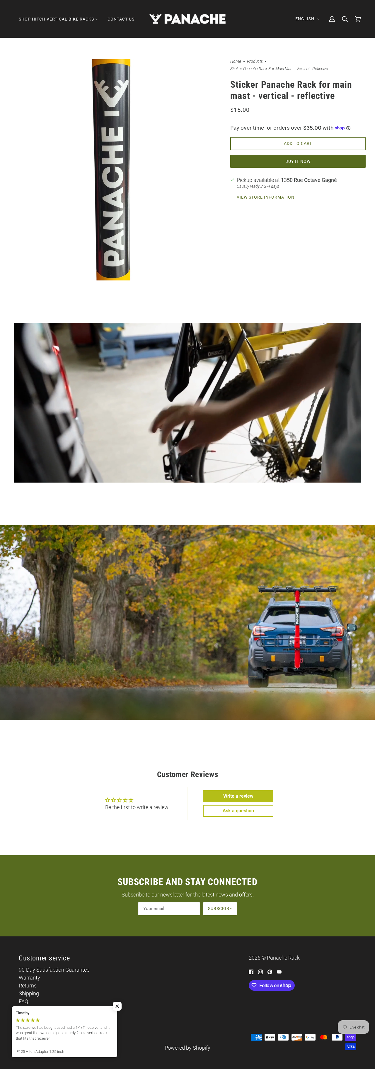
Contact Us (32, 1017)
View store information (265, 197)
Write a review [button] (238, 796)
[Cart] (358, 19)
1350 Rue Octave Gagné (309, 180)
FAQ (23, 1001)
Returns (28, 985)
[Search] (345, 19)
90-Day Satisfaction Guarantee (54, 970)
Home (235, 61)
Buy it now (298, 161)
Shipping (29, 993)
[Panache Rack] (188, 18)
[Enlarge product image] (110, 169)
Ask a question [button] (238, 810)
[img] (251, 971)
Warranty (29, 978)
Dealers (27, 1009)
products (255, 61)
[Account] (332, 19)
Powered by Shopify (187, 1048)
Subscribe (220, 908)
